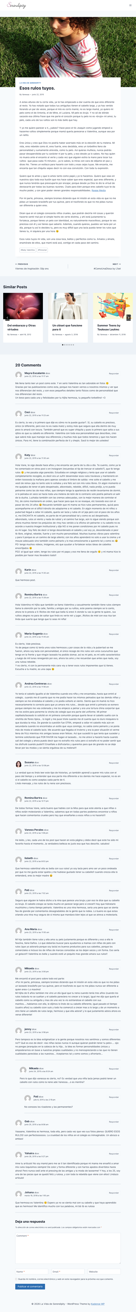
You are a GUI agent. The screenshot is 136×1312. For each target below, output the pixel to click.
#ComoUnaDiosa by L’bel (107, 266)
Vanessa (25, 94)
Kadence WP (98, 1304)
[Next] (128, 317)
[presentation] (23, 306)
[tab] (62, 344)
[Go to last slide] (7, 317)
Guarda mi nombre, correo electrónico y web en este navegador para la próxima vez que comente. (65, 1279)
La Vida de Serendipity (30, 83)
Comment (22, 1235)
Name (20, 1271)
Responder (114, 373)
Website (93, 1271)
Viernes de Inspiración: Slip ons (32, 266)
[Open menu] (130, 5)
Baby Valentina (28, 250)
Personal (42, 250)
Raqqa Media (99, 190)
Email (56, 1271)
